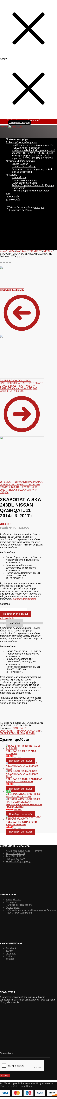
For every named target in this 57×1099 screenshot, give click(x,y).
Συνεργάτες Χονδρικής (19, 122)
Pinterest (10, 956)
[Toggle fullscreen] (7, 262)
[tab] (24, 623)
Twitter (9, 951)
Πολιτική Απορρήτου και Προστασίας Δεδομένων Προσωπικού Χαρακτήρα (31, 911)
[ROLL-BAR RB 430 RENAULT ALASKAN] (24, 747)
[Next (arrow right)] (4, 265)
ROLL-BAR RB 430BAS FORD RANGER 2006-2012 (21, 823)
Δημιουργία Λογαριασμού (31, 207)
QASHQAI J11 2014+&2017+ (14, 729)
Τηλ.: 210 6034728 (15, 856)
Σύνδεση (11, 207)
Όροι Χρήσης (13, 907)
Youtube (10, 959)
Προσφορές (12, 902)
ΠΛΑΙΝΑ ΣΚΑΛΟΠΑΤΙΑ (28, 731)
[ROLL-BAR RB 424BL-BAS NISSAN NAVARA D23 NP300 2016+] (24, 770)
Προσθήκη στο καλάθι (12, 290)
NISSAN (47, 251)
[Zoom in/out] (10, 262)
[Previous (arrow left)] (1, 265)
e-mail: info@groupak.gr (18, 861)
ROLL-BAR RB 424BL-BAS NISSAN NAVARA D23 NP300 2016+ (24, 780)
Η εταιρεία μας (13, 899)
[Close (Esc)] (1, 262)
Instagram (11, 953)
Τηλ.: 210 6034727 (15, 853)
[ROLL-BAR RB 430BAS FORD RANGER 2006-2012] (24, 818)
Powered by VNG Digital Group (16, 1086)
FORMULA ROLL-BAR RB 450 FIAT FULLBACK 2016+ (24, 805)
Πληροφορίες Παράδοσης (19, 905)
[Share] (4, 262)
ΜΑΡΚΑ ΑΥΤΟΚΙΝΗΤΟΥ (29, 251)
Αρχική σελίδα (7, 251)
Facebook (11, 948)
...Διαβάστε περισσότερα (23, 599)
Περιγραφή (14, 623)
